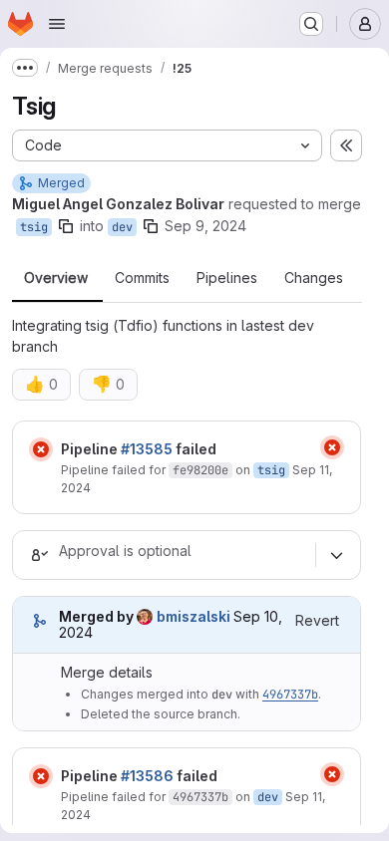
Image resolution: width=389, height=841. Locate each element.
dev (122, 227)
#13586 (147, 775)
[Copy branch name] (66, 226)
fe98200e (200, 470)
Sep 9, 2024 (205, 225)
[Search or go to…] (311, 24)
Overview (56, 278)
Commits (142, 278)
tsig (34, 227)
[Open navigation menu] (57, 24)
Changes (313, 278)
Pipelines (226, 278)
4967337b (290, 694)
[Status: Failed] (41, 449)
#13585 (147, 448)
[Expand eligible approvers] (336, 555)
